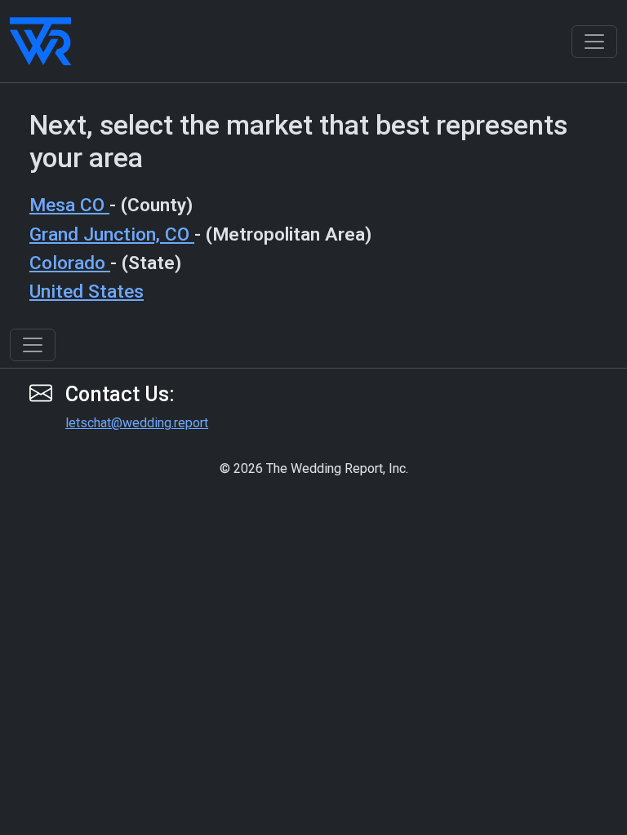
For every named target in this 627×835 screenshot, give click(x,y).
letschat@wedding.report (136, 423)
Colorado (69, 263)
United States (86, 292)
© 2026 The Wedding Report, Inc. (314, 468)
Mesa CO (69, 205)
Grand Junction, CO (111, 234)
